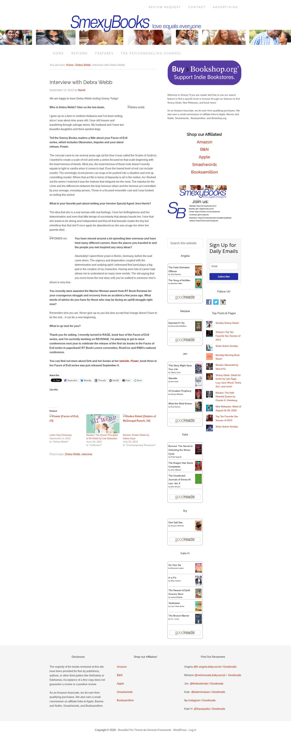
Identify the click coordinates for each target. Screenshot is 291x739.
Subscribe (224, 276)
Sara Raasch (176, 274)
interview (87, 454)
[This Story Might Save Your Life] (198, 372)
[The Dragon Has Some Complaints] (198, 470)
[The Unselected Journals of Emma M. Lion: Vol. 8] (198, 483)
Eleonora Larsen (177, 568)
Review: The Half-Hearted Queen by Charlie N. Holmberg (226, 396)
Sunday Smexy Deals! (227, 323)
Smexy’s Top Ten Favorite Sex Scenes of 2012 (228, 336)
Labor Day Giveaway (61, 435)
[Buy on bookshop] (204, 84)
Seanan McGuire (177, 526)
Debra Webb (72, 454)
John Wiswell (176, 470)
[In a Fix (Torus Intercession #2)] (198, 584)
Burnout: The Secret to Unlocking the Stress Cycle (180, 450)
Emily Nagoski (176, 457)
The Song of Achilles (179, 280)
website (124, 361)
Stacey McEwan (177, 394)
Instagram (194, 700)
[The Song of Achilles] (198, 287)
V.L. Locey (175, 619)
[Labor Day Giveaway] (66, 423)
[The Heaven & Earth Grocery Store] (198, 597)
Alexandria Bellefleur (179, 326)
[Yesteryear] (198, 610)
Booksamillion (204, 172)
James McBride (177, 597)
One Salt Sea (175, 522)
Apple (204, 156)
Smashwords (204, 164)
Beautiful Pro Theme (130, 730)
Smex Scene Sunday (227, 346)
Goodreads (229, 666)
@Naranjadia (202, 708)
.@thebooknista (198, 683)
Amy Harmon (176, 407)
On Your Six (174, 565)
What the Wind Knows (180, 403)
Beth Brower (175, 487)
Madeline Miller (176, 283)
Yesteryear (174, 603)
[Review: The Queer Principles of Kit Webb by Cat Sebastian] (103, 423)
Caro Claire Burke (177, 606)
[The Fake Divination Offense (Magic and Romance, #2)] (198, 274)
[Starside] (198, 385)
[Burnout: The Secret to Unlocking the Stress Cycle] (198, 453)
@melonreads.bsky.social (210, 675)
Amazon (204, 141)
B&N (204, 149)
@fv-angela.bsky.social (207, 666)
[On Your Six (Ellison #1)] (198, 571)
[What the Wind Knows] (198, 410)
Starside (172, 378)
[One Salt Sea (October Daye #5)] (198, 530)
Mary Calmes (176, 581)
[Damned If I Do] (198, 330)
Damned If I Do (176, 323)
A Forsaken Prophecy (179, 391)
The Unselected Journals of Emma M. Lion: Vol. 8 (179, 479)
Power (135, 361)
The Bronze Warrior (178, 615)
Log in (192, 730)
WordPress (180, 730)
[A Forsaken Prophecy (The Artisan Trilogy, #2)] (198, 398)
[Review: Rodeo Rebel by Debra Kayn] (139, 423)
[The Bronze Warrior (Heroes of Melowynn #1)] (198, 623)
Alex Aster (174, 381)
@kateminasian (200, 692)
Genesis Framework (159, 730)
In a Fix (172, 577)
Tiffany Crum (176, 372)
